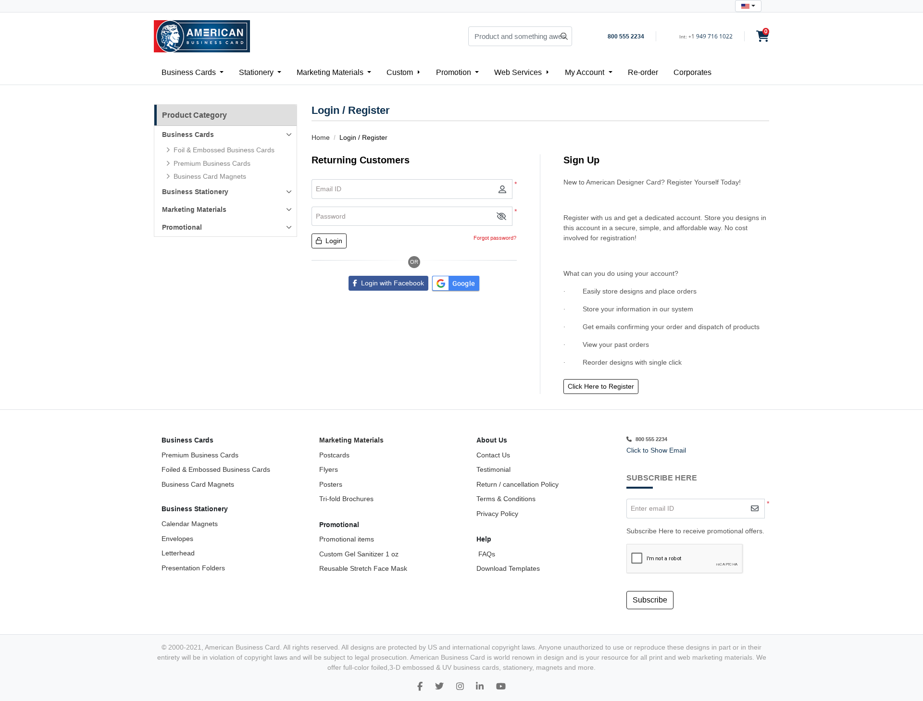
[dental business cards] (420, 686)
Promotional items (346, 539)
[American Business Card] (202, 36)
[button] (501, 216)
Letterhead (178, 553)
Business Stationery (195, 192)
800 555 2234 (626, 36)
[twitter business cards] (439, 686)
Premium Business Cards (200, 455)
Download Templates (508, 568)
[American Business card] (501, 686)
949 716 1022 (714, 36)
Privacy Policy (497, 513)
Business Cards (188, 134)
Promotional (182, 227)
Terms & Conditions (506, 499)
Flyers (328, 469)
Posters (330, 484)
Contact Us (493, 455)
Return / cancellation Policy (517, 484)
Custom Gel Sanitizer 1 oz (359, 554)
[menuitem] (192, 72)
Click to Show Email (656, 450)
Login (333, 241)
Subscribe (650, 600)
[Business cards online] (480, 686)
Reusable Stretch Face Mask (363, 568)
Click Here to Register (601, 386)
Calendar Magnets (190, 524)
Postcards (334, 455)
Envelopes (177, 538)
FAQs (485, 554)
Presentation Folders (193, 568)
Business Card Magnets (198, 484)
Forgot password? (495, 238)
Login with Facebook (390, 283)
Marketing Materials (194, 209)
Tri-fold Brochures (346, 499)
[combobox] (748, 6)
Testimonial (493, 469)
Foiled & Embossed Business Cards (216, 469)
